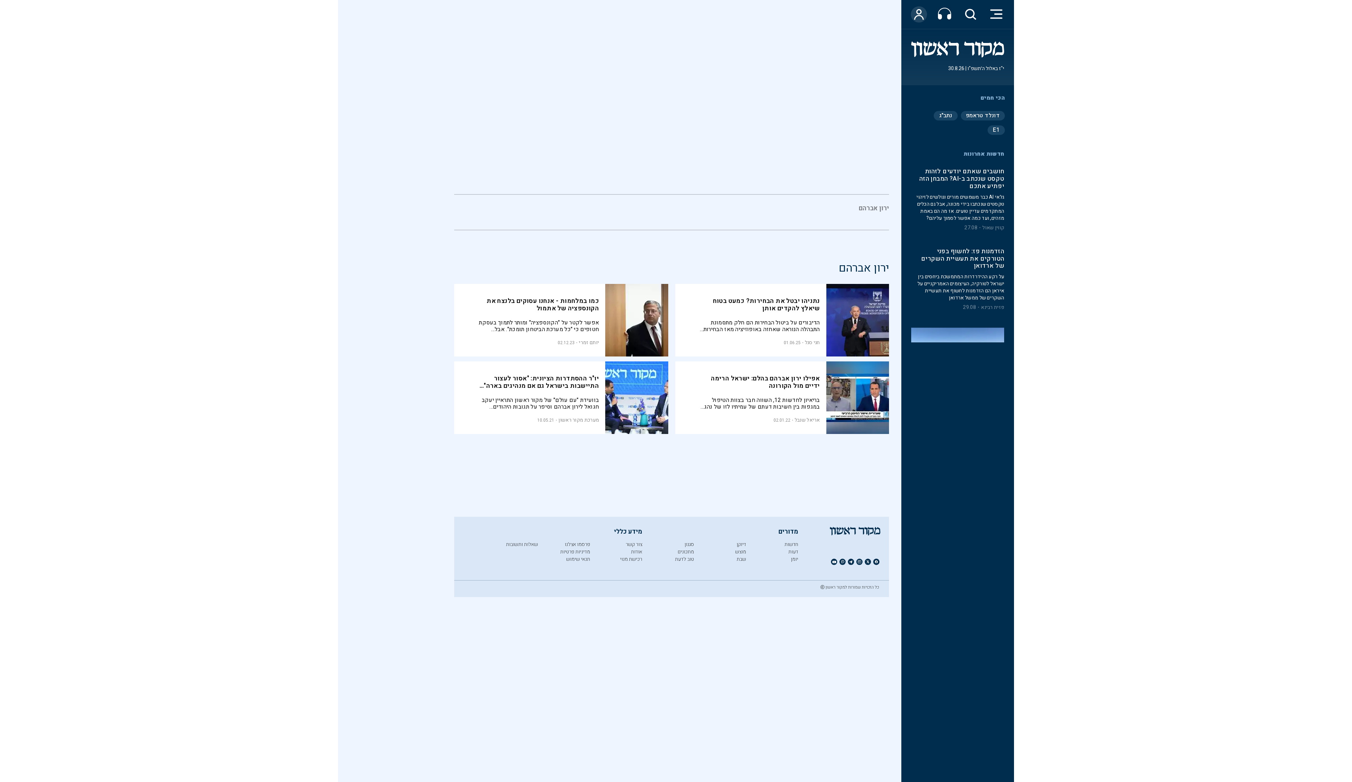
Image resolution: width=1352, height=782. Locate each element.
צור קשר (634, 544)
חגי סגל (812, 342)
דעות (793, 552)
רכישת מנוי (631, 559)
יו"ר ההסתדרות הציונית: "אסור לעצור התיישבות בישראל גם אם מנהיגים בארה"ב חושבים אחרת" (539, 386)
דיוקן (741, 544)
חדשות (791, 544)
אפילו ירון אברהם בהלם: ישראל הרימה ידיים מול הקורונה (765, 382)
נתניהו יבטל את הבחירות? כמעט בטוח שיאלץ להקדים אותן (766, 304)
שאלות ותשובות (522, 544)
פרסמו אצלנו (577, 544)
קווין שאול (993, 227)
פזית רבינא (992, 307)
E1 (996, 130)
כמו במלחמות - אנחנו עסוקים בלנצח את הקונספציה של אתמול (543, 304)
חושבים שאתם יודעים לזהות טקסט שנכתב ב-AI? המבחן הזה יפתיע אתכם (961, 179)
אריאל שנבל (807, 420)
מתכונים (686, 552)
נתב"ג (945, 115)
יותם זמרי (589, 342)
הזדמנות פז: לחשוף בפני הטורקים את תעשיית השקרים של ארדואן (962, 259)
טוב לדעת (684, 559)
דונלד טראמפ (983, 115)
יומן (794, 559)
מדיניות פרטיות (575, 552)
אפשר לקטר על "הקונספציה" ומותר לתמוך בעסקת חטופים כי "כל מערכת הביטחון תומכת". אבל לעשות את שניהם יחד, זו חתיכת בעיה (539, 326)
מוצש (740, 552)
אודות (636, 552)
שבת (741, 559)
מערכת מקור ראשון (578, 420)
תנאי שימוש (578, 559)
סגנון (689, 544)
